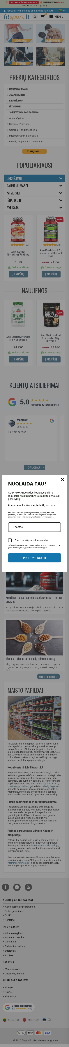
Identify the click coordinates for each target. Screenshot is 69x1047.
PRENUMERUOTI (34, 558)
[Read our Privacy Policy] (58, 546)
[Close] (62, 479)
